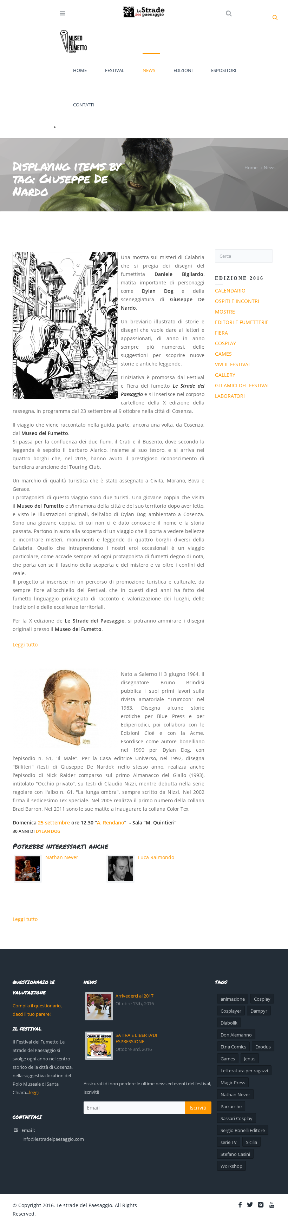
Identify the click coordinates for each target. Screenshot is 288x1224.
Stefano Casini (235, 1154)
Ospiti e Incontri (237, 301)
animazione (233, 999)
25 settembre (54, 822)
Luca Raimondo (156, 857)
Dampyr (258, 1011)
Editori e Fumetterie (242, 322)
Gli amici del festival (242, 385)
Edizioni (183, 70)
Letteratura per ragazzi (244, 1070)
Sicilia (251, 1142)
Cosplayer (231, 1011)
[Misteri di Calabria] (65, 325)
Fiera (221, 332)
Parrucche (231, 1106)
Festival (114, 70)
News (149, 70)
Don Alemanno (236, 1035)
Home (80, 70)
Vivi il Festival (233, 364)
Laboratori (230, 396)
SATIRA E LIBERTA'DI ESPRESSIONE (136, 1038)
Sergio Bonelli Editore (243, 1130)
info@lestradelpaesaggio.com (53, 1139)
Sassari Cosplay (237, 1118)
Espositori (223, 70)
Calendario (230, 290)
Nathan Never (61, 857)
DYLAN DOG (48, 831)
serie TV (229, 1142)
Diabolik (229, 1023)
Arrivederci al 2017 (134, 996)
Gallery (225, 374)
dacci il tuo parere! (32, 1014)
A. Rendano (110, 822)
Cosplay (225, 343)
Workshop (231, 1166)
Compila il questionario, (37, 1005)
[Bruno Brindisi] (65, 708)
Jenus (249, 1058)
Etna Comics (233, 1047)
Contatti (83, 104)
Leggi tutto (25, 644)
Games (223, 353)
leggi (34, 1092)
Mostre (225, 311)
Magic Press (233, 1082)
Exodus (263, 1047)
